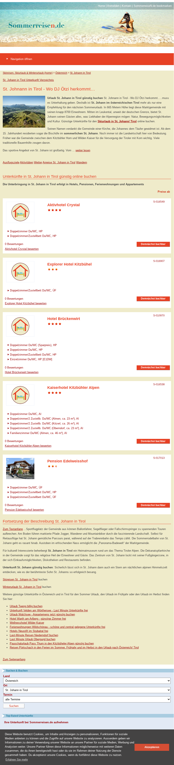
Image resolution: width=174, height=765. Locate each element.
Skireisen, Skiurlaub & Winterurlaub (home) (28, 72)
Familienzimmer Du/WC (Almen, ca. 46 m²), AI (38, 432)
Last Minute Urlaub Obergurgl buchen (32, 639)
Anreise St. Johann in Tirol (59, 162)
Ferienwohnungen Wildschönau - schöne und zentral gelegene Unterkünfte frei (57, 627)
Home (101, 5)
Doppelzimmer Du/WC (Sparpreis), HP (33, 344)
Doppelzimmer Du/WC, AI (25, 413)
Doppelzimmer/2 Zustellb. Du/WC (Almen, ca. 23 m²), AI (44, 418)
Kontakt (126, 5)
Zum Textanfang (13, 529)
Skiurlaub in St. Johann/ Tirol (117, 121)
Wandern (81, 162)
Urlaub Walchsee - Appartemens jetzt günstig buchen (42, 614)
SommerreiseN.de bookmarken (153, 5)
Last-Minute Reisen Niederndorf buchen (34, 635)
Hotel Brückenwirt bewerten (21, 372)
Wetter (38, 162)
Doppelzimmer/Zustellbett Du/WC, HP (33, 236)
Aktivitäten (26, 162)
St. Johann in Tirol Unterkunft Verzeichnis (28, 80)
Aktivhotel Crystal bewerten (22, 248)
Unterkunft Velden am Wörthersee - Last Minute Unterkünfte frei (49, 610)
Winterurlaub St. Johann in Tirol (22, 586)
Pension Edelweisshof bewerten (24, 509)
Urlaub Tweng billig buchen (26, 606)
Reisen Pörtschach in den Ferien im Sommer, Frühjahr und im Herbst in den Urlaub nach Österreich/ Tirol (74, 647)
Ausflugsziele (11, 162)
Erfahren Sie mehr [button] (17, 759)
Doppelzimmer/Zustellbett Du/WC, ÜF (33, 290)
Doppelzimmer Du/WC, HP (26, 231)
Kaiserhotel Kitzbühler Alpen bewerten (28, 445)
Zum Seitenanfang (14, 659)
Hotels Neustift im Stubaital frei (29, 631)
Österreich (61, 72)
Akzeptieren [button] (152, 747)
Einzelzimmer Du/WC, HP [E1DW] (31, 359)
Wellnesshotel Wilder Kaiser (27, 622)
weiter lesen (83, 150)
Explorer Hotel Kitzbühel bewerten (25, 303)
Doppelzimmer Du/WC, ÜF (26, 487)
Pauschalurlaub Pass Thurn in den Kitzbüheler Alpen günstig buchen (52, 643)
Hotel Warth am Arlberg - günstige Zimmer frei (38, 618)
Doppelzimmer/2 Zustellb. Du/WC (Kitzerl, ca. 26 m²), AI (44, 423)
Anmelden (113, 5)
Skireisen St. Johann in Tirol (20, 579)
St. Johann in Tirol (80, 72)
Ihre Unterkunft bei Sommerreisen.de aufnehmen (36, 722)
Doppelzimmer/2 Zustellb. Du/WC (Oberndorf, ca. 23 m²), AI (46, 428)
